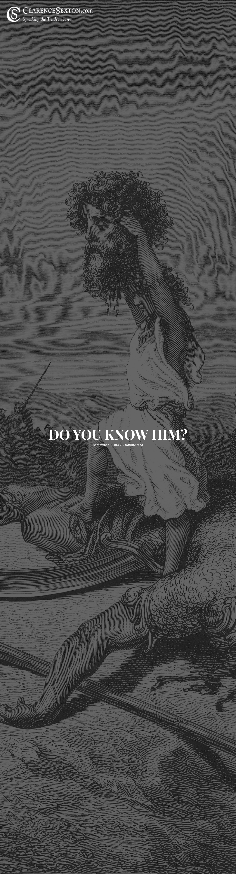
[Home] (50, 14)
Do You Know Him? (118, 434)
